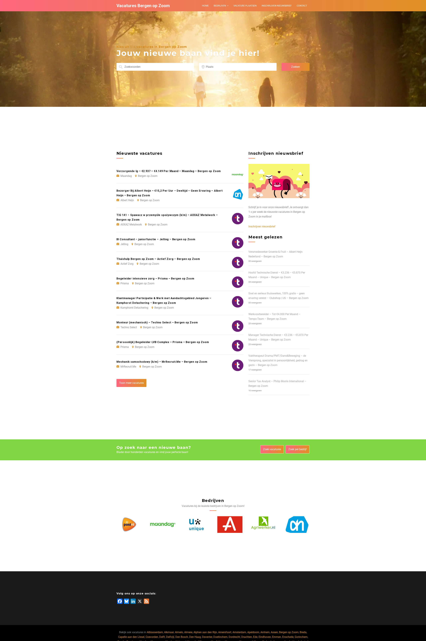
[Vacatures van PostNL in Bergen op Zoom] (297, 524)
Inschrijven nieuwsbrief (277, 5)
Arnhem (265, 632)
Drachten (246, 637)
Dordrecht (234, 637)
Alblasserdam (155, 632)
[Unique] (162, 524)
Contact (302, 5)
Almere (188, 632)
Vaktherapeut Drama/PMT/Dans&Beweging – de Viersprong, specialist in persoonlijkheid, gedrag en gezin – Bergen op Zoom (278, 360)
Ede (255, 637)
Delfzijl (170, 637)
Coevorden (152, 637)
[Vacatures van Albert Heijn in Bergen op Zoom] (263, 524)
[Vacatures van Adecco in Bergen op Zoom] (196, 524)
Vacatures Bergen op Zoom (143, 5)
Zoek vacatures (272, 449)
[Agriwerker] (229, 524)
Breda (303, 632)
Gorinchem (301, 637)
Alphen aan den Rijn (205, 632)
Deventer (207, 637)
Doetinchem (220, 637)
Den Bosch (181, 637)
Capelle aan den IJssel (131, 637)
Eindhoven (265, 637)
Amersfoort (224, 632)
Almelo (179, 632)
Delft (162, 637)
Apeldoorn (253, 632)
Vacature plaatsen (245, 5)
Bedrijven (220, 5)
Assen (274, 632)
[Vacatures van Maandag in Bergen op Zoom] (129, 524)
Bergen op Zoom (289, 632)
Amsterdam (239, 632)
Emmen (276, 637)
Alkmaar (169, 632)
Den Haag (195, 637)
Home (205, 5)
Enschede (288, 637)
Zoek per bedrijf (297, 449)
